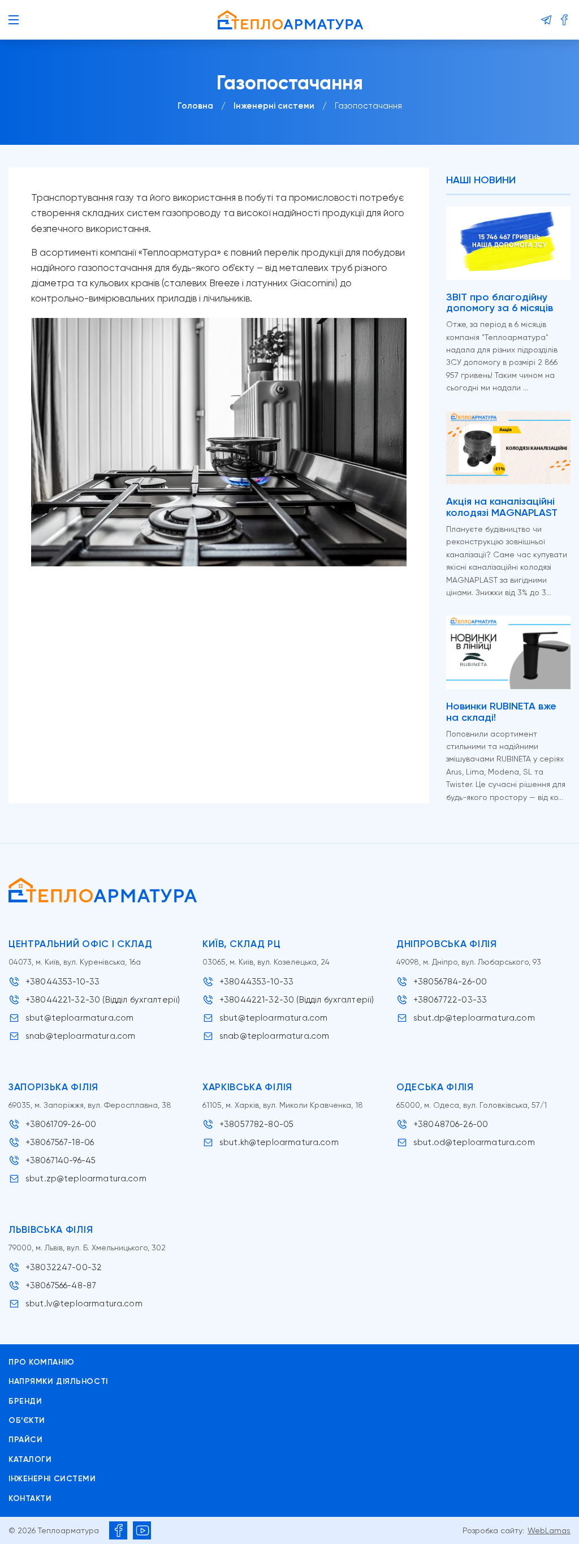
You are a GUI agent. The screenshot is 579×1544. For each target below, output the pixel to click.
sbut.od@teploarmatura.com (474, 1142)
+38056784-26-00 (450, 982)
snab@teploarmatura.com (80, 1036)
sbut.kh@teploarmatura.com (279, 1142)
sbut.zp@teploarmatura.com (85, 1178)
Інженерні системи (52, 1478)
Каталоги (29, 1459)
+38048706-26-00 (450, 1124)
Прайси (25, 1439)
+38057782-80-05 (256, 1124)
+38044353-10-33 (62, 982)
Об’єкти (26, 1420)
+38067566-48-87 (60, 1285)
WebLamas (549, 1530)
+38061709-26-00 (60, 1124)
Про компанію (41, 1362)
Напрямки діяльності (58, 1381)
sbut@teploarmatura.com (79, 1018)
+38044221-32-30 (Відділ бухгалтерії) (102, 1000)
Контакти (29, 1498)
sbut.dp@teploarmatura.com (474, 1018)
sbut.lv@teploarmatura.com (83, 1303)
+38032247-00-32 (63, 1267)
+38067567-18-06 (59, 1142)
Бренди (25, 1401)
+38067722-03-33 (450, 1000)
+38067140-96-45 (60, 1160)
